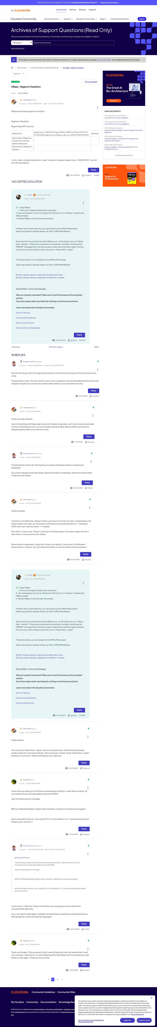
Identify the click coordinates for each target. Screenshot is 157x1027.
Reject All (127, 1020)
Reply (93, 170)
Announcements (51, 19)
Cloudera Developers (119, 19)
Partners (82, 9)
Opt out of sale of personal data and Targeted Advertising (91, 1021)
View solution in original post (28, 328)
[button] (96, 107)
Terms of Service (23, 312)
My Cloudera (17, 1002)
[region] (115, 1010)
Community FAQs (66, 992)
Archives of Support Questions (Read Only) (45, 68)
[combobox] (73, 42)
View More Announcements (124, 155)
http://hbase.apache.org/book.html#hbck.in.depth (41, 277)
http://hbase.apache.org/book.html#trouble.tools (40, 275)
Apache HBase (23, 93)
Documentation (48, 1002)
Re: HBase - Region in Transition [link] (73, 68)
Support (92, 9)
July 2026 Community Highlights (116, 118)
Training (72, 9)
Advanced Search (17, 48)
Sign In (141, 19)
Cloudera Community (24, 18)
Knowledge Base (67, 1002)
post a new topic (104, 60)
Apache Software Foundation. (70, 1012)
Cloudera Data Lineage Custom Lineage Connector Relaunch (123, 131)
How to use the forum (25, 323)
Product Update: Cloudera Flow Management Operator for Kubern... (121, 140)
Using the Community (85, 19)
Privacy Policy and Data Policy (54, 1009)
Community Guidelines (26, 317)
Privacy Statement (137, 1014)
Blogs (102, 19)
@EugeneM (20, 857)
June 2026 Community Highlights (116, 124)
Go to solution (91, 82)
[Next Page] (62, 979)
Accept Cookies (144, 1020)
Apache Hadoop (20, 1012)
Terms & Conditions (39, 1009)
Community (61, 9)
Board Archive (21, 68)
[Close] (151, 997)
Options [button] (16, 73)
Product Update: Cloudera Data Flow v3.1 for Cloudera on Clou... (121, 148)
